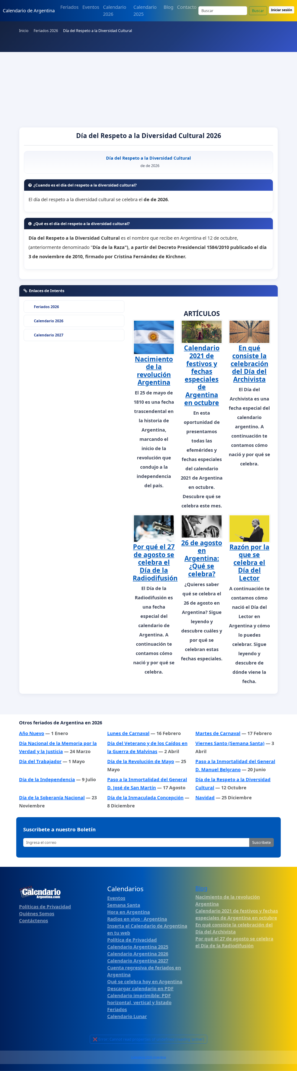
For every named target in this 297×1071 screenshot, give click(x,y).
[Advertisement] (148, 86)
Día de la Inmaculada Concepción (145, 797)
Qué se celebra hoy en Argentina (144, 981)
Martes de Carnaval (217, 733)
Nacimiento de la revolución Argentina (154, 371)
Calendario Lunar (127, 1016)
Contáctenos (33, 920)
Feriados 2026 (46, 306)
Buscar (258, 10)
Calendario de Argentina (29, 10)
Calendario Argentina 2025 (137, 947)
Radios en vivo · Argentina (137, 919)
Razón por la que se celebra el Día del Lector (249, 562)
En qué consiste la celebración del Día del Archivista (249, 363)
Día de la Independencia (47, 779)
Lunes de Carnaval (128, 733)
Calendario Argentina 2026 (137, 954)
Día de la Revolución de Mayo (140, 761)
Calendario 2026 (114, 10)
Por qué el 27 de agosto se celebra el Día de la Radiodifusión (155, 562)
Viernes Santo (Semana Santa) (230, 743)
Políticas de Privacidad (45, 906)
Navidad (205, 797)
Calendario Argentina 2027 (137, 961)
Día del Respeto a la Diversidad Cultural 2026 (148, 135)
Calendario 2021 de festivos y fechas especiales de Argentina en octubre (202, 375)
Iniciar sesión (281, 10)
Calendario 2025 (145, 10)
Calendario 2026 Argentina (148, 1057)
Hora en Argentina (128, 912)
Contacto (187, 7)
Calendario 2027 (48, 335)
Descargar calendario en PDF (140, 988)
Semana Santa (123, 905)
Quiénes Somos (36, 913)
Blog (168, 7)
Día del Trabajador (40, 761)
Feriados (69, 7)
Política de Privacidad (132, 940)
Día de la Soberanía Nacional (52, 797)
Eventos (90, 7)
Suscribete (261, 842)
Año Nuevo (31, 733)
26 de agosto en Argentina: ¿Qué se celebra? (201, 558)
